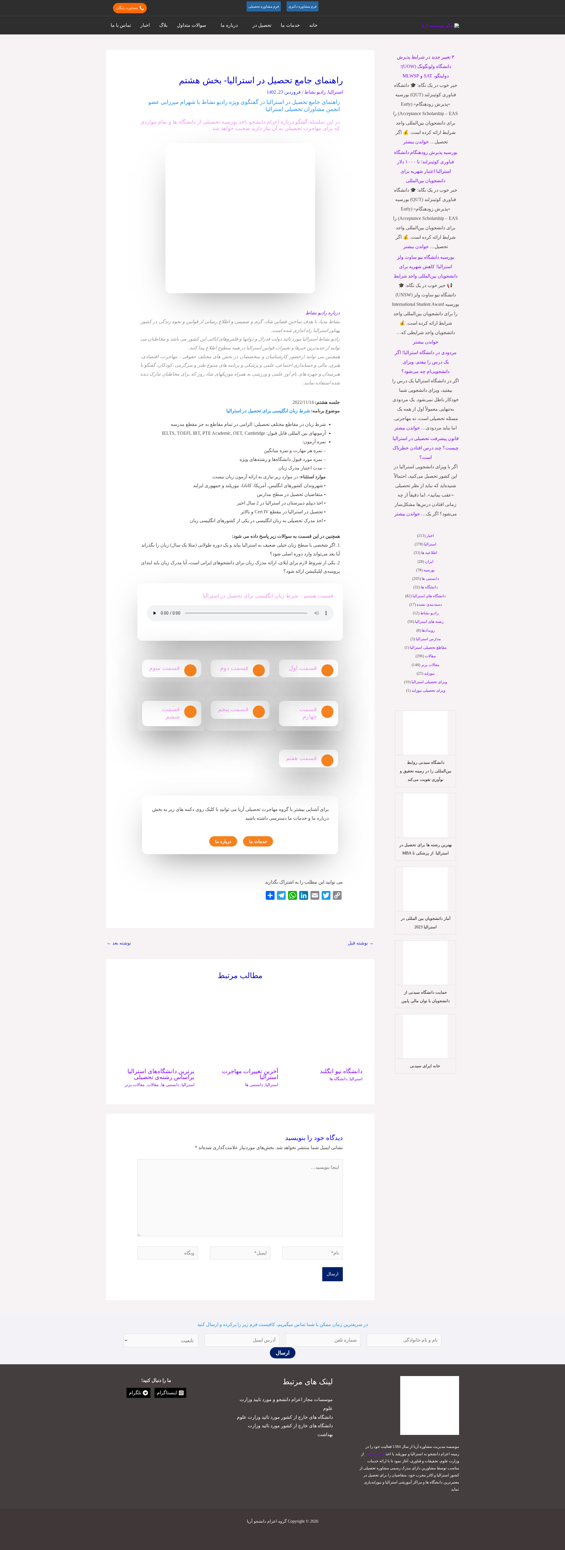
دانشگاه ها (429, 587)
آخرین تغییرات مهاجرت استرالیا (250, 1074)
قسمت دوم (234, 668)
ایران (429, 561)
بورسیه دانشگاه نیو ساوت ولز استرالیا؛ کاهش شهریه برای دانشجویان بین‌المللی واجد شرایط (426, 266)
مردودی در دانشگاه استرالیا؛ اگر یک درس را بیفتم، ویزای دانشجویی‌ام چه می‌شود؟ (426, 362)
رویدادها (428, 630)
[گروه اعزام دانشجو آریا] (440, 25)
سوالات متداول (191, 25)
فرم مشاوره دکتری (302, 6)
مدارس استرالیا (428, 639)
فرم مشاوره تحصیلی (263, 6)
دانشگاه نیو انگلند (341, 1071)
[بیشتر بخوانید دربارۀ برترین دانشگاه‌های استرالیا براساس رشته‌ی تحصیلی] (156, 1024)
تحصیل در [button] (261, 25)
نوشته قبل (361, 942)
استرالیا (430, 544)
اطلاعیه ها (429, 552)
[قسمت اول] (327, 670)
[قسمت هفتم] (327, 760)
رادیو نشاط (429, 613)
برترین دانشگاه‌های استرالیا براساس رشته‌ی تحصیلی (161, 1074)
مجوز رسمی (375, 1454)
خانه (313, 25)
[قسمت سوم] (190, 670)
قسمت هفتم (301, 758)
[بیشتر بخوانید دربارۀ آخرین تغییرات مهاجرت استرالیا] (240, 1024)
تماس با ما (121, 25)
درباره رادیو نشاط (322, 312)
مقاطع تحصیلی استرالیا (428, 647)
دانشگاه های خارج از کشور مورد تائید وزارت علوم (285, 1417)
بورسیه (429, 570)
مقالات (430, 656)
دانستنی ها (430, 578)
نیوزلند (429, 673)
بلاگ (163, 25)
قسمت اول (303, 668)
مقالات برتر (430, 665)
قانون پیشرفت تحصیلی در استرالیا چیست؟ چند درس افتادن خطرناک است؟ (426, 448)
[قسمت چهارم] (327, 712)
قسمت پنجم (233, 709)
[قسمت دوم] (259, 670)
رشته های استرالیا (429, 621)
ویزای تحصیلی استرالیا (429, 682)
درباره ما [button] (229, 25)
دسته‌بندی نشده (429, 604)
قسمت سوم (164, 668)
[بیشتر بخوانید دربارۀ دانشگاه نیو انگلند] (324, 1024)
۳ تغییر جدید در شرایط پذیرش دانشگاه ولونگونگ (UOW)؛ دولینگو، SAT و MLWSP (425, 66)
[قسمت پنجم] (259, 712)
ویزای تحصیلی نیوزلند (428, 690)
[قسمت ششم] (190, 712)
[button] (456, 8)
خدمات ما (290, 25)
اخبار (145, 25)
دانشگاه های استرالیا (429, 596)
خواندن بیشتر (416, 141)
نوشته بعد (119, 942)
